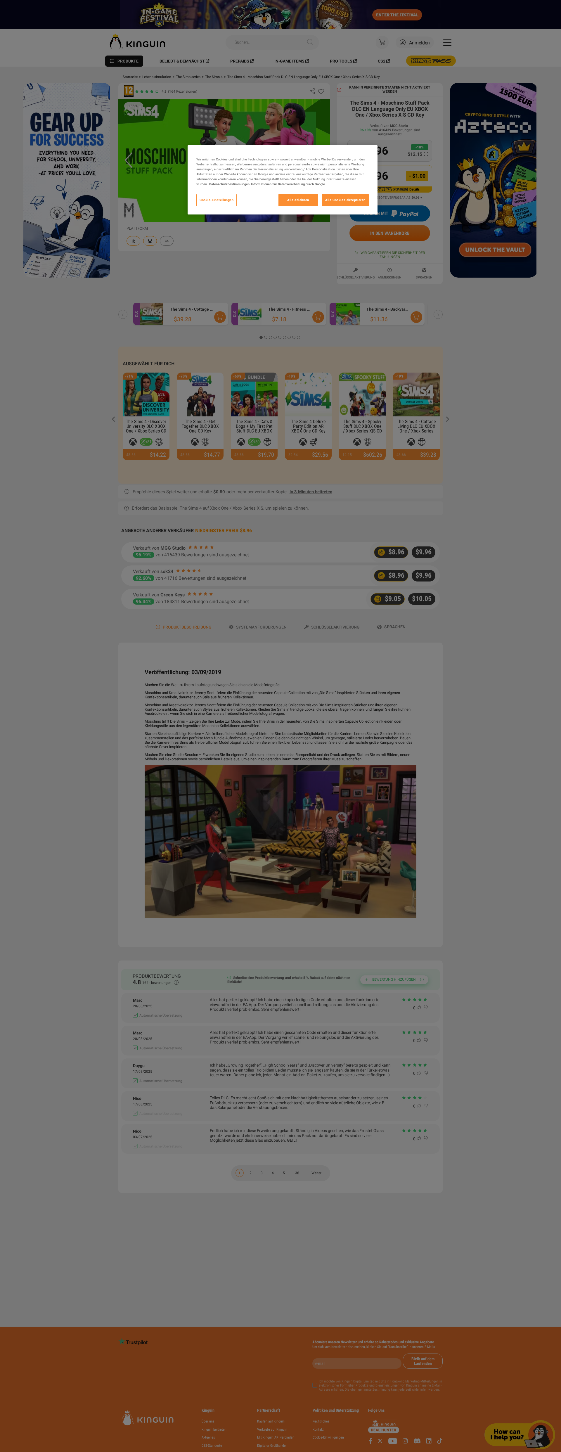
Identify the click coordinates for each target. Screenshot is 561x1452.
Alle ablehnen (298, 200)
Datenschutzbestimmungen (229, 184)
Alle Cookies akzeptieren (345, 200)
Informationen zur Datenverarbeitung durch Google (288, 184)
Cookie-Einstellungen (216, 200)
